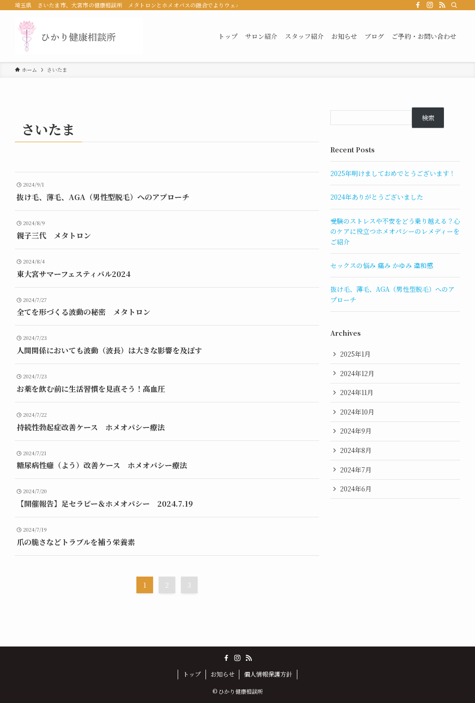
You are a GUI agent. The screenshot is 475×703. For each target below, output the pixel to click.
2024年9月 (356, 430)
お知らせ (223, 674)
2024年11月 (356, 392)
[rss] (442, 5)
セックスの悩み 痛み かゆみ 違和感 (381, 265)
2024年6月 (356, 488)
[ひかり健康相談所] (79, 36)
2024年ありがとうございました (376, 196)
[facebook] (418, 5)
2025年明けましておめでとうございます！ (393, 173)
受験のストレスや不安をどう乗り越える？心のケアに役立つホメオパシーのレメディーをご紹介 (395, 231)
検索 (428, 117)
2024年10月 (357, 411)
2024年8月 (356, 450)
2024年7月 (356, 469)
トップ (192, 674)
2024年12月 (357, 373)
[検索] (454, 5)
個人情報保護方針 (268, 674)
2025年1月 (355, 353)
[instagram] (430, 5)
